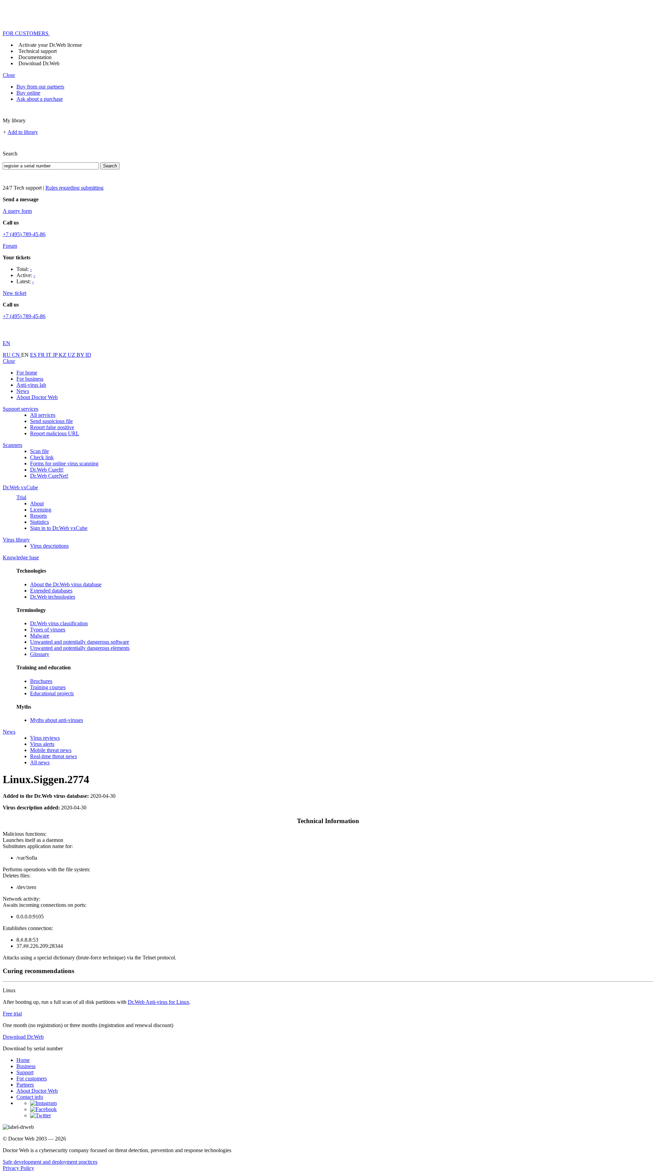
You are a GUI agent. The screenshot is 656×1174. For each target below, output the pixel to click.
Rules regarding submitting (74, 188)
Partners (25, 1085)
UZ (72, 355)
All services (42, 415)
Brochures (41, 681)
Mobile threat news (50, 750)
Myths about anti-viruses (56, 720)
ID (88, 355)
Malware (39, 636)
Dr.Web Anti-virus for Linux (158, 1002)
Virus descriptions (49, 546)
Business (26, 1066)
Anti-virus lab (31, 385)
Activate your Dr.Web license (50, 45)
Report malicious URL (54, 433)
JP (56, 355)
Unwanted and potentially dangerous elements (79, 648)
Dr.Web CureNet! (49, 476)
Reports (38, 516)
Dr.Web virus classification (59, 623)
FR (42, 355)
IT (49, 355)
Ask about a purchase (39, 99)
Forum (10, 246)
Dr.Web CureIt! (47, 470)
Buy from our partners (40, 87)
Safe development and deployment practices (50, 1162)
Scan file (39, 451)
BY (81, 355)
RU (7, 355)
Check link (42, 457)
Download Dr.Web (38, 63)
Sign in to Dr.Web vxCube (58, 528)
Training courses (48, 687)
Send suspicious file (51, 421)
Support (24, 1072)
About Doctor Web (37, 397)
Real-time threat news (53, 756)
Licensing (40, 510)
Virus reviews (45, 738)
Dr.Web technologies (52, 597)
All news (40, 762)
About (37, 503)
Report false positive (52, 427)
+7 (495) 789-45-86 (24, 234)
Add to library (23, 132)
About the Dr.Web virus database (65, 584)
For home (26, 373)
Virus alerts (42, 744)
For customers (31, 1078)
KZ (63, 355)
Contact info (29, 1097)
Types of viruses (47, 629)
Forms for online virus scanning (64, 463)
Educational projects (52, 693)
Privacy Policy (18, 1168)
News (22, 391)
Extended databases (51, 590)
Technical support (37, 51)
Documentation (35, 57)
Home (23, 1060)
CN (16, 355)
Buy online (28, 93)
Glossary (39, 654)
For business (29, 379)
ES (34, 355)
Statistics (39, 522)
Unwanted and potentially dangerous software (79, 642)
